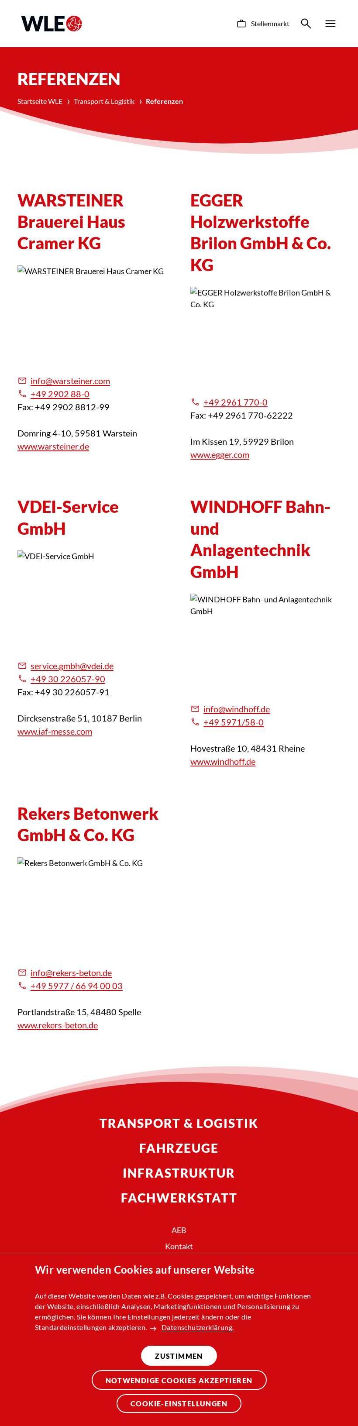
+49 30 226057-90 (68, 678)
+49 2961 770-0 (235, 402)
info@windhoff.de (236, 709)
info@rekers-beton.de (71, 972)
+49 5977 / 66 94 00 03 (77, 985)
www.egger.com (219, 454)
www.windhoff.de (222, 761)
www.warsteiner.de (53, 446)
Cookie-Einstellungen (179, 1403)
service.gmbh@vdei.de (72, 665)
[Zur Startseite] (51, 23)
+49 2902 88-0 (60, 393)
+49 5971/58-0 (233, 722)
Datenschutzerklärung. (198, 1327)
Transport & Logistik (104, 101)
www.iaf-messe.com (54, 731)
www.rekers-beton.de (57, 1025)
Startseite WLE (39, 101)
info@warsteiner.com (70, 380)
